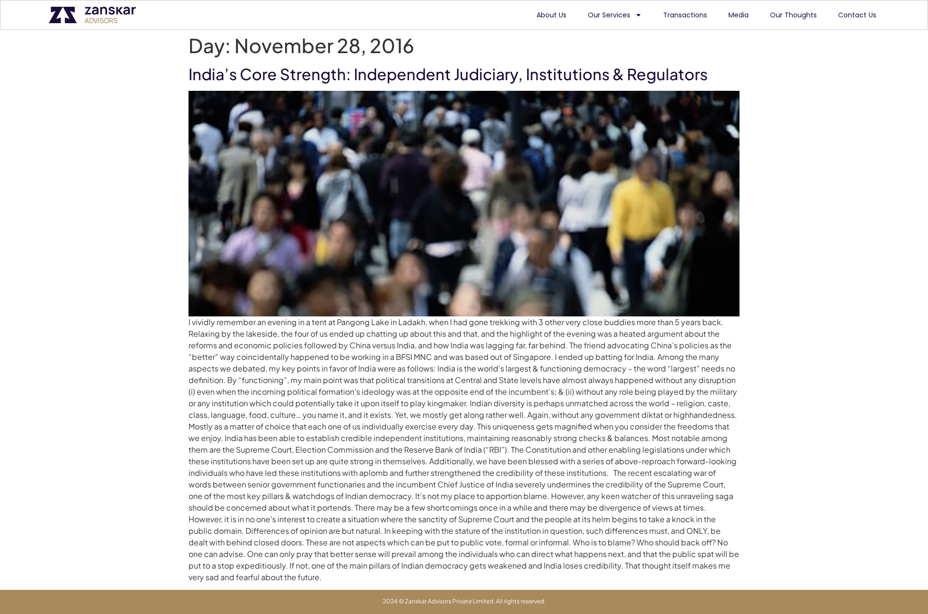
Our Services (609, 15)
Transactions (685, 15)
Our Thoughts (793, 15)
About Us (551, 15)
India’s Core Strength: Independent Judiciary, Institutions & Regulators (448, 74)
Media (738, 15)
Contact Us (857, 15)
